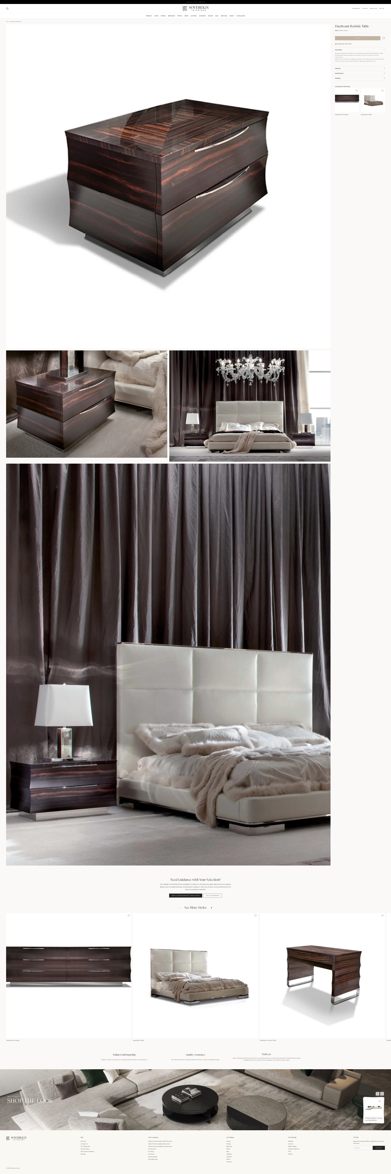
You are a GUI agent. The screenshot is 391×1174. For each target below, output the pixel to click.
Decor (210, 16)
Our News (151, 1154)
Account (83, 1141)
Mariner (290, 1154)
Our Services (152, 1149)
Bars (186, 16)
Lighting (194, 16)
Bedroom (229, 1146)
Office (228, 1149)
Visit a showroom (212, 895)
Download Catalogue (344, 44)
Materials (337, 68)
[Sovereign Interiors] (196, 8)
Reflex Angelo (292, 1146)
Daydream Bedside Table (15, 21)
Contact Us (84, 1144)
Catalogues (240, 16)
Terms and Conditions (87, 1151)
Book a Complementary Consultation (186, 895)
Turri (289, 1151)
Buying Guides (152, 1156)
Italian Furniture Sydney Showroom (159, 1144)
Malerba (290, 1141)
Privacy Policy (85, 1149)
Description (338, 50)
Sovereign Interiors (15, 1168)
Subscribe (379, 1147)
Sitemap (83, 1154)
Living (228, 1141)
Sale (216, 16)
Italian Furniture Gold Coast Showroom (160, 1141)
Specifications (339, 73)
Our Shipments (85, 1146)
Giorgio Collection (293, 1149)
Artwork (229, 1162)
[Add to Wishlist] (383, 38)
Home (7, 21)
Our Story (151, 1151)
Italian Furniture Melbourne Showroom (160, 1146)
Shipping (337, 78)
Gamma (290, 1144)
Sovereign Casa (153, 1159)
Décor (228, 1159)
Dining (228, 1144)
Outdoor (202, 16)
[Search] (7, 8)
